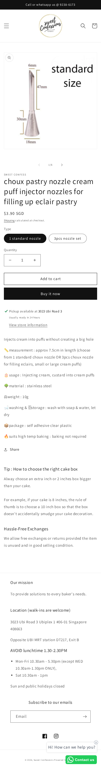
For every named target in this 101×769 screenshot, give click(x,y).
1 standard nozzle (25, 238)
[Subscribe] (84, 717)
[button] (6, 26)
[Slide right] (62, 165)
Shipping (9, 220)
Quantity (10, 250)
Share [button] (14, 449)
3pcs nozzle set (67, 238)
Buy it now (50, 293)
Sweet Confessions (44, 759)
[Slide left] (39, 165)
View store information (28, 325)
